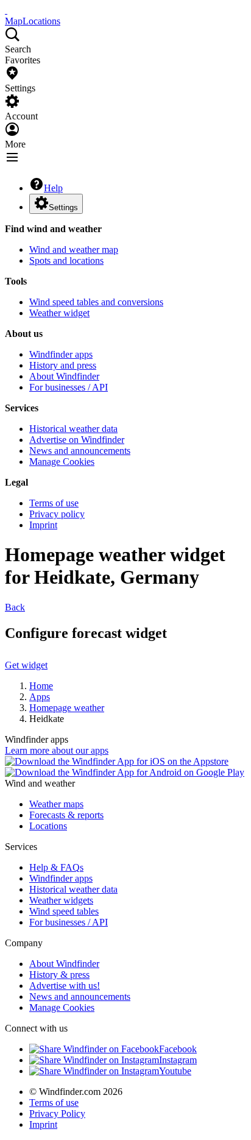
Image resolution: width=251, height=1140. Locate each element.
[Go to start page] (6, 10)
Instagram (178, 1060)
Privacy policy (57, 514)
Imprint (43, 525)
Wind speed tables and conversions (96, 302)
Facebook (178, 1049)
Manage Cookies (61, 461)
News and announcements (79, 450)
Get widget (26, 665)
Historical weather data (73, 428)
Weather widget (59, 313)
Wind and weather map (73, 249)
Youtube (175, 1071)
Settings (63, 207)
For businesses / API (68, 387)
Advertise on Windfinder (76, 439)
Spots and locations (66, 260)
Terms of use (54, 503)
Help (53, 188)
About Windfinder (64, 376)
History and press (62, 365)
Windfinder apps (61, 354)
